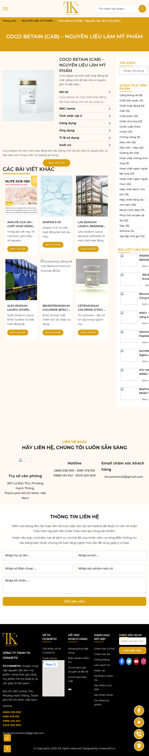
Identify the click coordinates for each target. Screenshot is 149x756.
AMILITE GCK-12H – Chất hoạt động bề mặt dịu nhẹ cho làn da (20, 224)
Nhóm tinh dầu (130, 210)
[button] (84, 96)
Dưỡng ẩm (127, 153)
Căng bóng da (129, 95)
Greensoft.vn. (107, 748)
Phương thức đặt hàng (78, 650)
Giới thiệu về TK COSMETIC (51, 650)
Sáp (122, 225)
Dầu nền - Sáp (129, 147)
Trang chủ (9, 20)
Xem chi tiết (17, 248)
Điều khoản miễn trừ (78, 660)
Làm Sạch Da (102, 665)
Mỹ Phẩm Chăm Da (103, 677)
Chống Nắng (101, 659)
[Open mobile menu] (5, 8)
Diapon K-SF (52, 222)
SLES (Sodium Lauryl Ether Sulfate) (18, 308)
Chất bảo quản (129, 100)
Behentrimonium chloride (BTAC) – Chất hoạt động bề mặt (56, 308)
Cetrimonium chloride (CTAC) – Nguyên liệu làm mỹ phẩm (91, 308)
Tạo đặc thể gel (130, 236)
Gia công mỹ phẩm (101, 702)
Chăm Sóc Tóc (102, 654)
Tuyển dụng (49, 658)
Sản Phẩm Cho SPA (103, 687)
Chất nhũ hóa (128, 121)
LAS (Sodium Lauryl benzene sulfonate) (90, 224)
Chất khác (126, 116)
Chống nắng (128, 137)
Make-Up (99, 670)
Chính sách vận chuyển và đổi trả (78, 669)
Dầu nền (125, 142)
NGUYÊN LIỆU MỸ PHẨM (37, 20)
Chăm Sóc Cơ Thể (104, 648)
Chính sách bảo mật (77, 679)
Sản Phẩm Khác (103, 694)
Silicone (125, 231)
